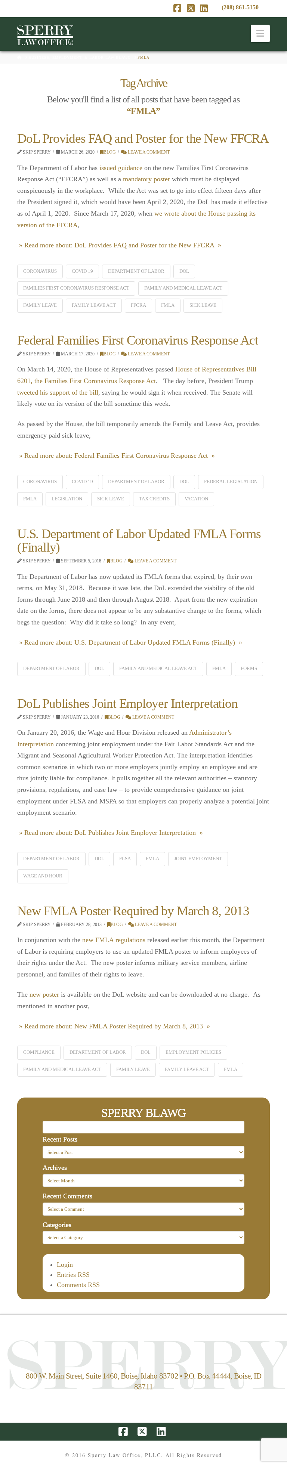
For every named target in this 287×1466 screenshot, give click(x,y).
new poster (44, 994)
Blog (110, 152)
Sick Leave (202, 305)
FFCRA (138, 305)
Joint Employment (198, 858)
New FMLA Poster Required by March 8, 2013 (133, 911)
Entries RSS (73, 1274)
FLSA (125, 858)
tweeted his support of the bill (57, 392)
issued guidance (120, 168)
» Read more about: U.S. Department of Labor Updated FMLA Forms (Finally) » (129, 642)
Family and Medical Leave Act (183, 288)
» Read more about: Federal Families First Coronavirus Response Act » (116, 455)
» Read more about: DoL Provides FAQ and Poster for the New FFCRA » (119, 245)
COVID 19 (82, 271)
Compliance (39, 1052)
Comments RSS (78, 1284)
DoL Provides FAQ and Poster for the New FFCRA (143, 138)
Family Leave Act (94, 305)
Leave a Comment (148, 152)
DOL (184, 271)
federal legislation (230, 481)
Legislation (67, 498)
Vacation (196, 498)
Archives (55, 1167)
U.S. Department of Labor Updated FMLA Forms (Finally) (138, 541)
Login (65, 1264)
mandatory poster (146, 179)
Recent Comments (67, 1196)
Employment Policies (193, 1052)
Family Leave (40, 305)
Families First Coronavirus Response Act (76, 288)
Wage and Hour (42, 876)
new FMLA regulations (113, 940)
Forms (249, 668)
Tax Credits (154, 498)
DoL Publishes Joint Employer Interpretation (127, 703)
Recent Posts (60, 1139)
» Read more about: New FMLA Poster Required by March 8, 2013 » (113, 1026)
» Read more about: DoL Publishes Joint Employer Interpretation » (110, 832)
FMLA (168, 305)
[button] (260, 33)
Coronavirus (40, 271)
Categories (57, 1224)
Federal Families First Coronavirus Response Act (137, 340)
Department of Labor (136, 271)
